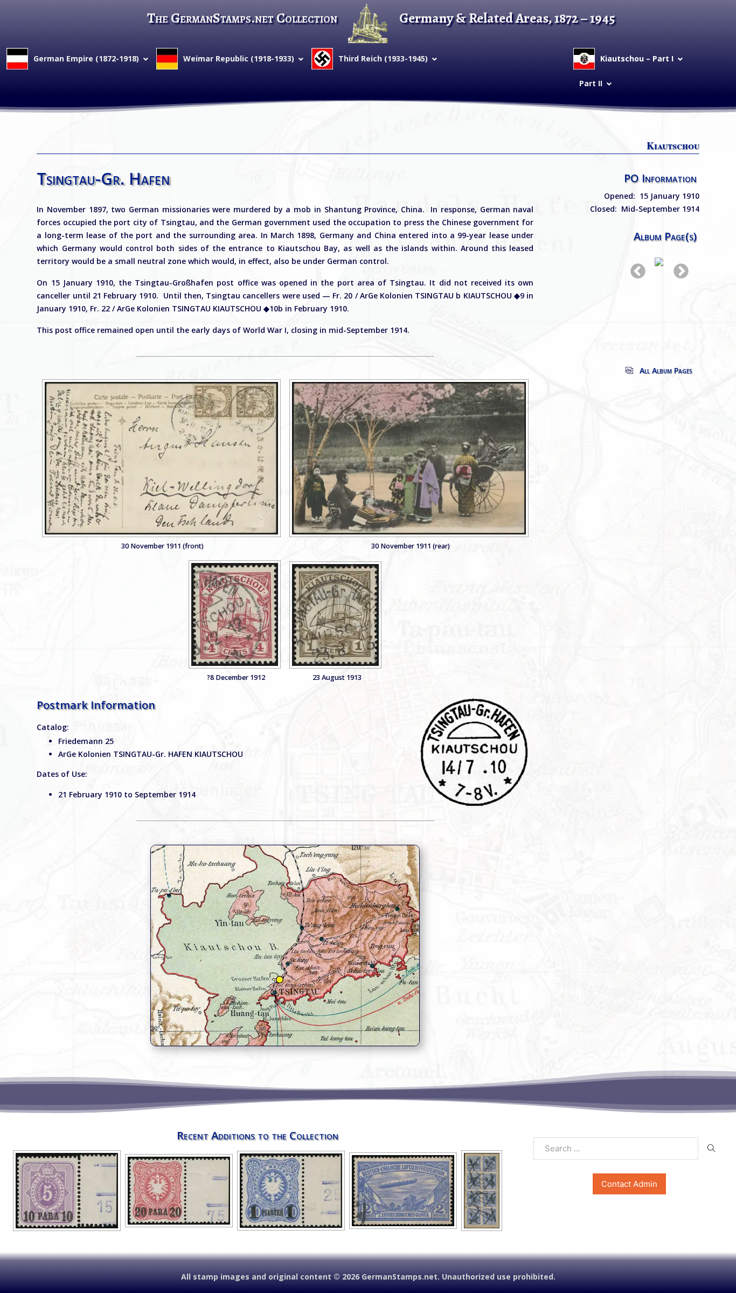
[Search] (711, 1148)
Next (677, 268)
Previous (634, 268)
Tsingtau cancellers (243, 295)
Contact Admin (629, 1184)
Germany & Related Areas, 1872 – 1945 (507, 18)
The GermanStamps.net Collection (242, 18)
